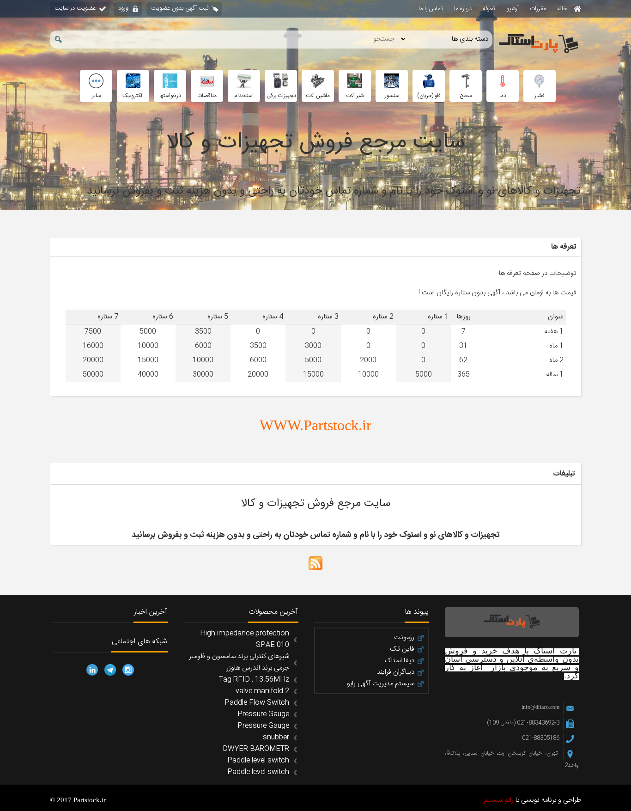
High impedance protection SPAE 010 (244, 639)
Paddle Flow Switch (256, 702)
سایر (96, 95)
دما (502, 95)
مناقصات (207, 95)
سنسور (392, 95)
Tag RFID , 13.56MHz (254, 679)
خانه (563, 9)
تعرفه (489, 9)
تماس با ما (431, 9)
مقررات (538, 9)
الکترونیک (133, 95)
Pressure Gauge (263, 714)
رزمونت (404, 637)
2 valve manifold (262, 691)
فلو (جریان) (429, 95)
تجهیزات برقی (281, 95)
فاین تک (402, 649)
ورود (123, 8)
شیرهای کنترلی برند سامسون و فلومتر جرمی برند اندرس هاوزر (239, 662)
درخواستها (170, 95)
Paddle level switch (258, 760)
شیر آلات (355, 95)
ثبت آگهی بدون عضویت (179, 8)
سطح (466, 95)
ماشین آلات (318, 95)
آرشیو (512, 9)
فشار (539, 95)
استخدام (244, 95)
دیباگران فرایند (395, 672)
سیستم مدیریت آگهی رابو (380, 684)
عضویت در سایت (75, 8)
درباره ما (463, 9)
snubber (276, 737)
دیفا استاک (399, 660)
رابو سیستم (499, 800)
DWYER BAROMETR (256, 749)
